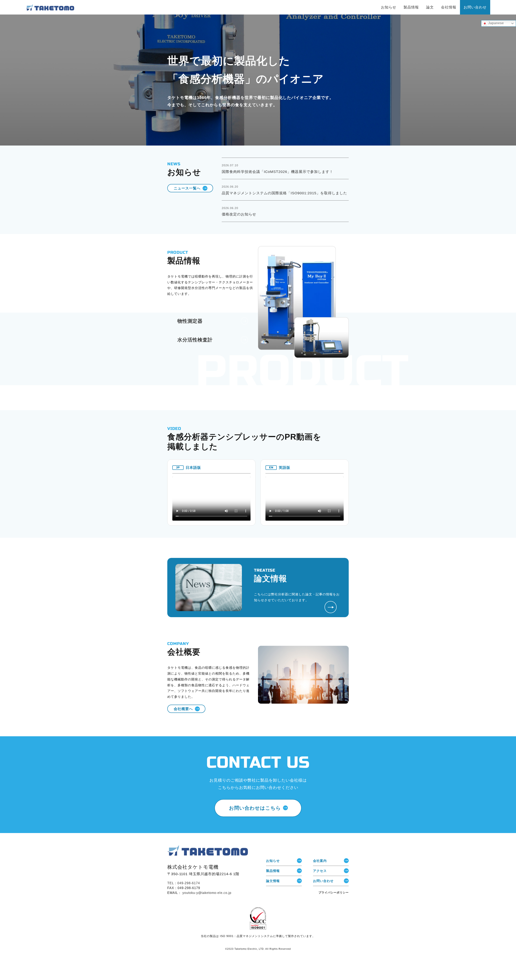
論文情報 (273, 880)
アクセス (320, 870)
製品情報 (273, 870)
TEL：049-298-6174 (183, 883)
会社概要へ (183, 708)
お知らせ (273, 860)
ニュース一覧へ (187, 188)
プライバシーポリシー (333, 892)
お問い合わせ (323, 880)
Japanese (495, 23)
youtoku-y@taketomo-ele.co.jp (206, 892)
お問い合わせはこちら (255, 807)
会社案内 (320, 860)
